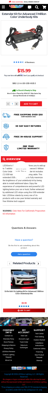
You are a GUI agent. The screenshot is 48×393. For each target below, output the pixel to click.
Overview (13, 159)
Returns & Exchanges (24, 346)
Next (38, 263)
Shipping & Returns (8, 345)
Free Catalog (39, 337)
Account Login (24, 339)
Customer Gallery (39, 348)
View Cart (24, 336)
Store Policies (8, 342)
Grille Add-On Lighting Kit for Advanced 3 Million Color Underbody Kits (24, 292)
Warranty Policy (8, 339)
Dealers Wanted (39, 340)
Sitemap (39, 360)
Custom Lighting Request (8, 356)
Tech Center (39, 333)
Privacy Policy (8, 348)
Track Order (24, 342)
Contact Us (9, 336)
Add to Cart (25, 310)
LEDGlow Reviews (8, 351)
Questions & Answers (24, 228)
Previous (9, 263)
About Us (8, 360)
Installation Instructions (39, 344)
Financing (39, 352)
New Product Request (39, 356)
